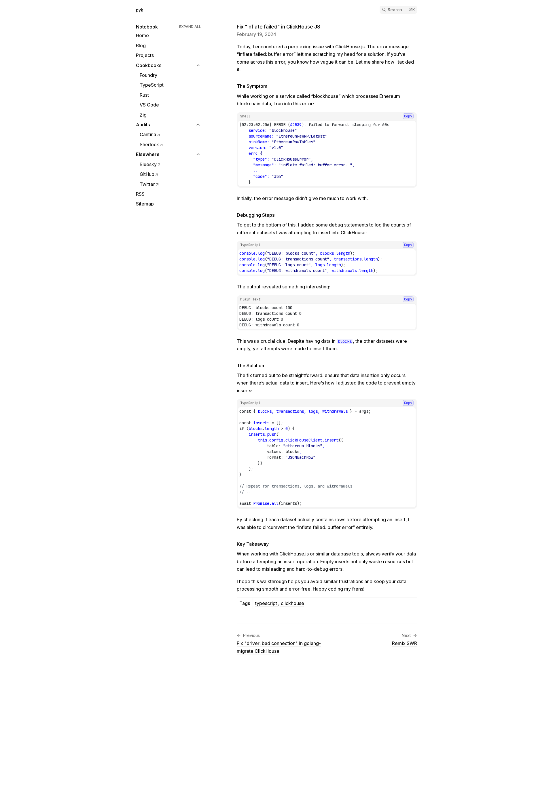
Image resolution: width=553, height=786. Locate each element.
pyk (139, 9)
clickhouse (292, 603)
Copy (408, 116)
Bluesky (148, 164)
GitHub (147, 174)
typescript (266, 603)
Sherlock (149, 144)
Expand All (190, 26)
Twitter (147, 184)
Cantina (148, 134)
